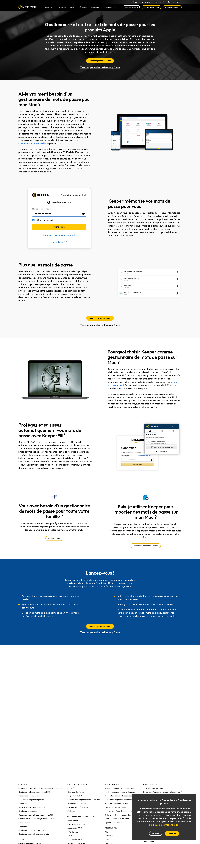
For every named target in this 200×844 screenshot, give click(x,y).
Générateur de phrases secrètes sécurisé (121, 799)
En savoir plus (54, 538)
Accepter (172, 833)
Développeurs (73, 820)
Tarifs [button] (71, 7)
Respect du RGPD (74, 796)
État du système (73, 811)
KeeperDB (22, 803)
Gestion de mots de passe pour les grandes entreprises (40, 788)
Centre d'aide (148, 841)
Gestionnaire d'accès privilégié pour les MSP (36, 819)
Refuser (155, 833)
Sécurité (70, 788)
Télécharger (82, 7)
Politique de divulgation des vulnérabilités (83, 799)
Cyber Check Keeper (113, 822)
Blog (135, 2)
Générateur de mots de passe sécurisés (121, 796)
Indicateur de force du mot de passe (119, 811)
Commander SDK (74, 828)
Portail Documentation (76, 824)
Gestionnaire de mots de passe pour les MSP (36, 815)
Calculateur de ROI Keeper (116, 807)
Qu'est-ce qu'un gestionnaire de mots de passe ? (162, 792)
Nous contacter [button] (110, 7)
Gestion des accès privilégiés (29, 796)
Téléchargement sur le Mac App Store (100, 67)
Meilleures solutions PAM (153, 788)
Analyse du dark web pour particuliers (120, 788)
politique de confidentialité (163, 824)
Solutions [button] (62, 7)
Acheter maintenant (172, 7)
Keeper (27, 7)
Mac (107, 832)
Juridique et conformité (76, 803)
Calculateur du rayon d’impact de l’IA (119, 815)
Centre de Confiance (75, 792)
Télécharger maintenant (100, 60)
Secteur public (24, 822)
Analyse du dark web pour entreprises (120, 792)
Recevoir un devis (131, 7)
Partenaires (145, 2)
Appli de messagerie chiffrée (116, 803)
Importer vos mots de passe (146, 546)
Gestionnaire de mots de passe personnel (34, 830)
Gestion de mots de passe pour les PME (34, 792)
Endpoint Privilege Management (31, 799)
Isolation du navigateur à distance (31, 807)
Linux (107, 839)
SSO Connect (73, 832)
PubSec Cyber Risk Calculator (117, 819)
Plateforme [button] (50, 7)
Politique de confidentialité (77, 807)
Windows (109, 836)
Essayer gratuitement (151, 7)
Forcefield (22, 826)
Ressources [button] (95, 7)
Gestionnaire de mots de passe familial (33, 834)
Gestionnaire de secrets (27, 811)
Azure (69, 836)
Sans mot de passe (74, 839)
